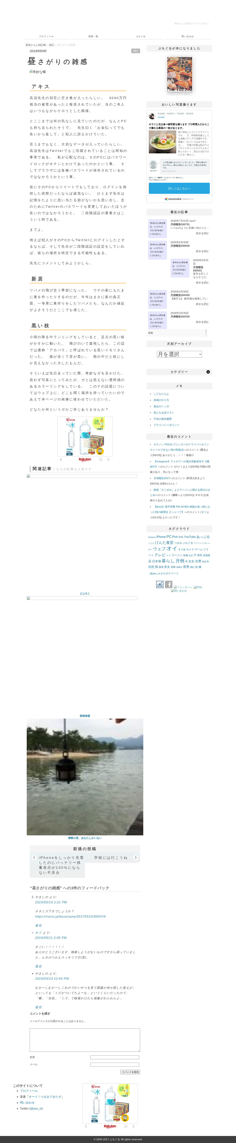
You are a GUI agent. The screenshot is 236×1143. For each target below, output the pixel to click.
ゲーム (198, 549)
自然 (151, 566)
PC (168, 537)
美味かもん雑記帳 (191, 23)
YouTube (190, 536)
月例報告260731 (180, 224)
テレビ (160, 555)
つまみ (178, 542)
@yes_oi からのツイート (164, 573)
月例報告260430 (180, 295)
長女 (167, 566)
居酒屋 (206, 555)
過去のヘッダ (161, 406)
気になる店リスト (164, 412)
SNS (180, 537)
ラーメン (177, 555)
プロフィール (46, 36)
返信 (38, 925)
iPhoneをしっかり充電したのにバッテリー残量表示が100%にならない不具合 (61, 865)
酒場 (161, 567)
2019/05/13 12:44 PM (52, 978)
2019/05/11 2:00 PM (51, 937)
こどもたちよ (161, 393)
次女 (191, 561)
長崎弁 (179, 567)
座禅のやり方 (161, 400)
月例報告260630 (180, 245)
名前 (32, 1057)
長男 (186, 567)
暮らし (168, 561)
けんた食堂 (164, 542)
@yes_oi (36, 1108)
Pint (175, 537)
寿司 (199, 555)
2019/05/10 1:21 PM (51, 902)
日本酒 (156, 561)
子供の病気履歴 (163, 418)
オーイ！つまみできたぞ (45, 1096)
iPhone (161, 537)
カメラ (190, 549)
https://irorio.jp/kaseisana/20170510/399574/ (70, 916)
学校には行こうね (111, 857)
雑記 (135, 50)
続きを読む (202, 233)
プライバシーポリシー (166, 424)
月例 (180, 560)
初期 (185, 555)
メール (33, 1064)
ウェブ (159, 549)
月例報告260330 (180, 316)
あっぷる (203, 537)
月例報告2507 (162, 478)
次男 (198, 561)
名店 (191, 555)
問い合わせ (188, 36)
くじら (151, 543)
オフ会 (181, 549)
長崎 (173, 567)
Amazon (152, 537)
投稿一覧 (93, 36)
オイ (38, 932)
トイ (168, 555)
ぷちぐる (141, 36)
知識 (204, 561)
